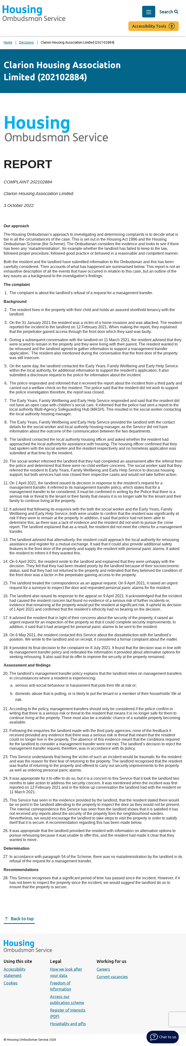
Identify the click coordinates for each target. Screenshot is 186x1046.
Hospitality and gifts (68, 1024)
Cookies (11, 983)
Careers (103, 969)
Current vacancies (112, 977)
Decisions (26, 42)
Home (8, 42)
